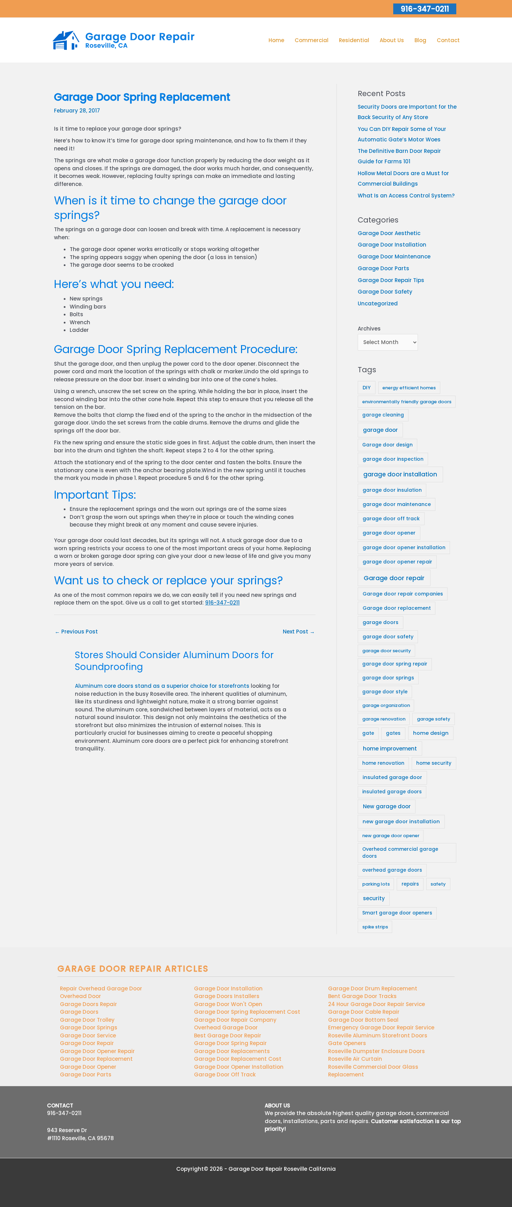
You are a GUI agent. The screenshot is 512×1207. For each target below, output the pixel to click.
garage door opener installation (404, 547)
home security (433, 763)
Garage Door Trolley (87, 1019)
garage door (380, 430)
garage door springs (388, 678)
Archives (369, 328)
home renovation (383, 763)
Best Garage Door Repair (227, 1035)
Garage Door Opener (88, 1066)
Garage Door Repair (87, 1043)
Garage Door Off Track (225, 1074)
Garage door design (387, 445)
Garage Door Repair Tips (391, 280)
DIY (367, 387)
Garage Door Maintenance (394, 256)
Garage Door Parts (383, 268)
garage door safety (388, 636)
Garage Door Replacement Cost (237, 1058)
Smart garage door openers (397, 913)
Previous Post (76, 631)
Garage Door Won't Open (228, 1004)
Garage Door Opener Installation (239, 1066)
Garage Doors (79, 1011)
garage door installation (400, 474)
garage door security (386, 650)
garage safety (433, 719)
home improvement (390, 749)
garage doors (380, 622)
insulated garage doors (392, 791)
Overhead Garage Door (226, 1027)
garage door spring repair (394, 664)
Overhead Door (80, 996)
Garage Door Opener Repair (97, 1051)
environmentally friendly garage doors (406, 401)
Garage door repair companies (403, 593)
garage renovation (383, 719)
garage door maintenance (397, 504)
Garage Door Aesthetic (389, 233)
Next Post (299, 631)
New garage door (387, 806)
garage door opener (389, 532)
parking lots (376, 884)
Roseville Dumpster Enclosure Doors (376, 1051)
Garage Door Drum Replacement (372, 988)
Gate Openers (347, 1043)
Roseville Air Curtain (355, 1058)
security (374, 898)
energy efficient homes (409, 387)
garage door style (385, 691)
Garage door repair (394, 578)
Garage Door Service (88, 1035)
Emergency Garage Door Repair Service (381, 1027)
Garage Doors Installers (226, 996)
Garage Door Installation (392, 244)
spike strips (375, 927)
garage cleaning (383, 415)
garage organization (386, 705)
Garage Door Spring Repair (230, 1043)
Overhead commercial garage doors (400, 852)
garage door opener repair (397, 561)
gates (393, 733)
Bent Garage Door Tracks (362, 996)
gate (368, 733)
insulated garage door (392, 777)
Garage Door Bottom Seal (363, 1019)
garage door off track (391, 518)
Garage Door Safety (385, 291)
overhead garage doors (392, 870)
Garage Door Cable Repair (363, 1011)
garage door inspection (393, 458)
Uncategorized (378, 303)
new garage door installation (401, 821)
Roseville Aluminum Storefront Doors (377, 1035)
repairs (410, 884)
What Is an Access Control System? (406, 195)
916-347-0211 (222, 602)
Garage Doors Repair (88, 1004)
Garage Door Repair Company (235, 1019)
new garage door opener (390, 835)
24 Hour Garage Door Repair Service (376, 1004)
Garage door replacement (397, 608)
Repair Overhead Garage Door (101, 988)
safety (438, 884)
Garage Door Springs (88, 1027)
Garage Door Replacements (232, 1051)
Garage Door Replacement (96, 1058)
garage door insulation (392, 489)
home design (431, 733)
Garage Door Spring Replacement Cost (247, 1011)
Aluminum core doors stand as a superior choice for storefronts (162, 686)
